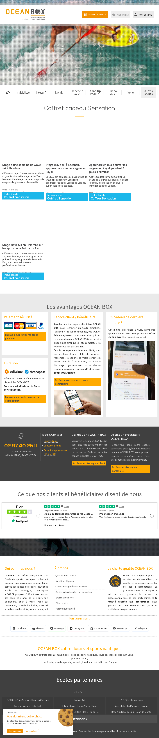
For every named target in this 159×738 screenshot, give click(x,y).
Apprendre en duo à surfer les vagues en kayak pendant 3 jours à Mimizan (108, 168)
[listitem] (19, 628)
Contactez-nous (52, 445)
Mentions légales (64, 581)
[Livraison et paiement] (25, 373)
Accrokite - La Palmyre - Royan (131, 705)
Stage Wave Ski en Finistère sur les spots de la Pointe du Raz (22, 246)
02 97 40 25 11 (21, 446)
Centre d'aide (51, 440)
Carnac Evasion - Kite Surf (27, 705)
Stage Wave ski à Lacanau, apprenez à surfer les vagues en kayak (66, 168)
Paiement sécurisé (65, 608)
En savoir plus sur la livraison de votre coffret (22, 398)
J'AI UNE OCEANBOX (97, 14)
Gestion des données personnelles (73, 592)
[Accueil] (7, 92)
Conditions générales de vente (71, 586)
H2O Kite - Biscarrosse (131, 700)
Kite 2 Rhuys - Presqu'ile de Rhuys (79, 705)
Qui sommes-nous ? (65, 575)
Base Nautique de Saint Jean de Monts (131, 711)
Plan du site (61, 603)
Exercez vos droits (65, 597)
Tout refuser (11, 713)
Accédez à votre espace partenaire (124, 468)
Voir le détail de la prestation (23, 158)
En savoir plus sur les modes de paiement (21, 336)
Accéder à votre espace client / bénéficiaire (71, 381)
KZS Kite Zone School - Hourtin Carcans (28, 700)
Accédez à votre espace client (89, 463)
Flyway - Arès (79, 700)
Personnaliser (31, 731)
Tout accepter (15, 731)
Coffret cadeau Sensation (79, 108)
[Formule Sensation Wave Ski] (23, 142)
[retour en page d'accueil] (25, 14)
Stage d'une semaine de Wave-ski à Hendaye (22, 166)
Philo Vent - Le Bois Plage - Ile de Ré (79, 711)
